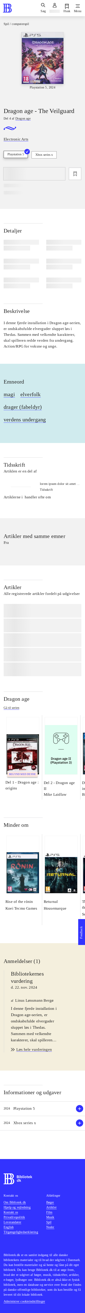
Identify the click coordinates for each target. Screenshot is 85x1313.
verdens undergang (25, 420)
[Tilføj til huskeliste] (75, 173)
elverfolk (30, 394)
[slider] (42, 65)
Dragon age (16, 699)
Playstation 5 (15, 154)
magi (9, 394)
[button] (42, 1108)
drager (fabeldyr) (23, 407)
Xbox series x (44, 154)
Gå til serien (11, 708)
